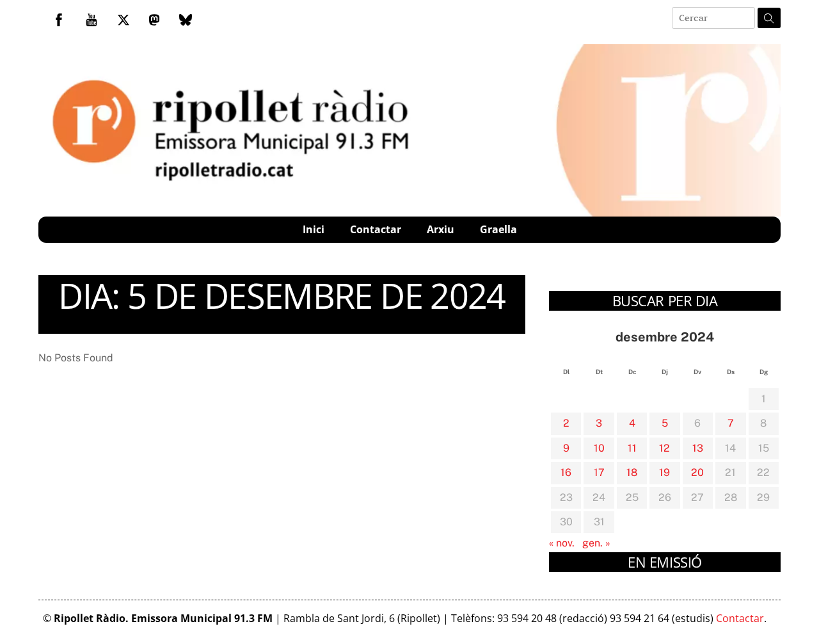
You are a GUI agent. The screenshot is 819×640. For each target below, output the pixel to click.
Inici (313, 229)
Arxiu (440, 229)
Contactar (375, 229)
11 (632, 448)
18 (631, 472)
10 (599, 448)
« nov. (562, 543)
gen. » (596, 543)
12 (664, 448)
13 (697, 448)
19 (664, 472)
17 (599, 472)
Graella (498, 229)
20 (697, 472)
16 (566, 472)
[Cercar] (769, 18)
